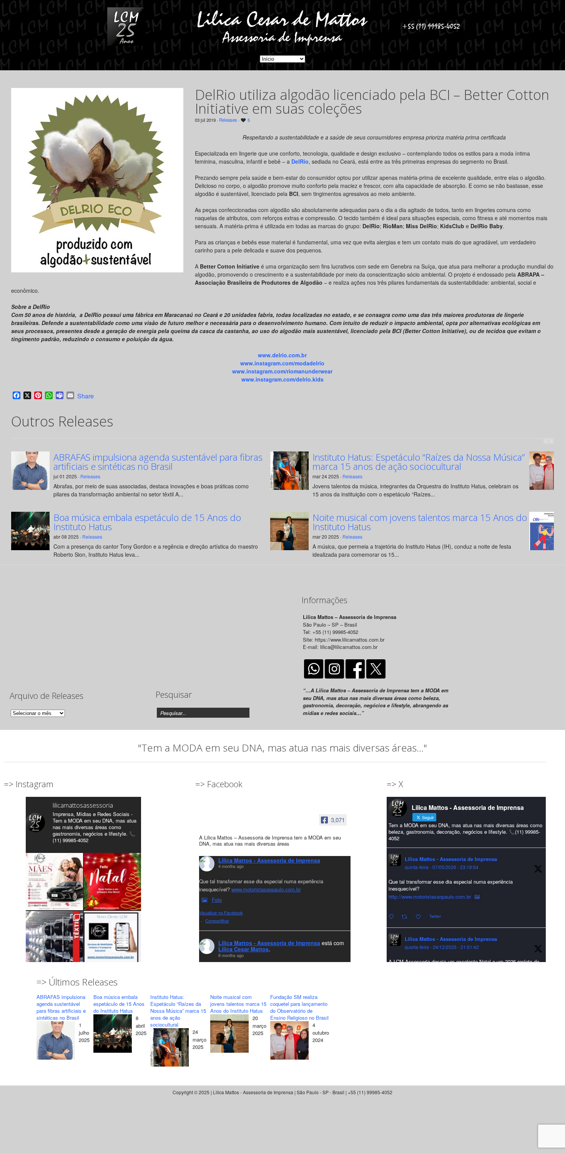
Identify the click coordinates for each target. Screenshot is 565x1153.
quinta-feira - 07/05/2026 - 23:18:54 (442, 867)
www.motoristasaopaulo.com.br (266, 889)
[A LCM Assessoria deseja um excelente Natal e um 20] (112, 881)
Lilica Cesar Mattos (243, 949)
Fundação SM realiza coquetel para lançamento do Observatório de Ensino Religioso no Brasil (299, 1007)
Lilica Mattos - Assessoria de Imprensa (269, 860)
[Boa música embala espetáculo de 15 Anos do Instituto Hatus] (112, 1034)
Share (85, 396)
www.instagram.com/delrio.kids (282, 379)
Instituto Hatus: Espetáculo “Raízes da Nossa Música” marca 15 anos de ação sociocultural (418, 462)
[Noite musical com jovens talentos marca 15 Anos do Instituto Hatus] (229, 1034)
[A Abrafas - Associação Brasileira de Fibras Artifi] (54, 939)
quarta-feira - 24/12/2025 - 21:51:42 (442, 947)
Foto (217, 899)
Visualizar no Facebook (221, 912)
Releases (228, 120)
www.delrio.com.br (282, 355)
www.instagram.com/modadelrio (282, 363)
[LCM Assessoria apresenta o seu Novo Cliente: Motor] (112, 939)
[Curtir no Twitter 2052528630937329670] (420, 917)
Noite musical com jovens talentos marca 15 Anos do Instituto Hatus (419, 522)
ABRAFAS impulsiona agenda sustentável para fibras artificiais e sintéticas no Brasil (158, 462)
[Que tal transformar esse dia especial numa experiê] (54, 881)
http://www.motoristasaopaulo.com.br (430, 896)
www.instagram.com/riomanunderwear (282, 371)
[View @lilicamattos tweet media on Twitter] (477, 896)
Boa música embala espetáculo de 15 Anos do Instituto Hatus (147, 522)
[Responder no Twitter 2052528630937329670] (393, 917)
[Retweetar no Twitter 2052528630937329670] (407, 917)
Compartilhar (217, 920)
